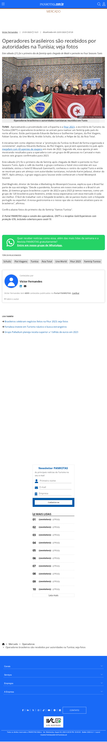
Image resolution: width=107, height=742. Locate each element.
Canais (7, 666)
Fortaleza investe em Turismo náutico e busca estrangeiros (35, 326)
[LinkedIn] (21, 286)
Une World (61, 261)
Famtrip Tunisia (92, 261)
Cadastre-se (53, 502)
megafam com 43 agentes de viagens (22, 149)
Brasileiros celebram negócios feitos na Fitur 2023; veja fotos (36, 321)
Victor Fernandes (10, 32)
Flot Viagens (21, 261)
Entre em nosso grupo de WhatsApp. (39, 245)
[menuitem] (53, 665)
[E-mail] (25, 286)
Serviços (8, 674)
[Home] (3, 644)
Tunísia (34, 261)
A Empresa (9, 691)
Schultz (7, 261)
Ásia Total (47, 261)
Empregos (8, 683)
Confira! (75, 293)
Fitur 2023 (69, 126)
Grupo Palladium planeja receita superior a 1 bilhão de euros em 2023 (41, 332)
